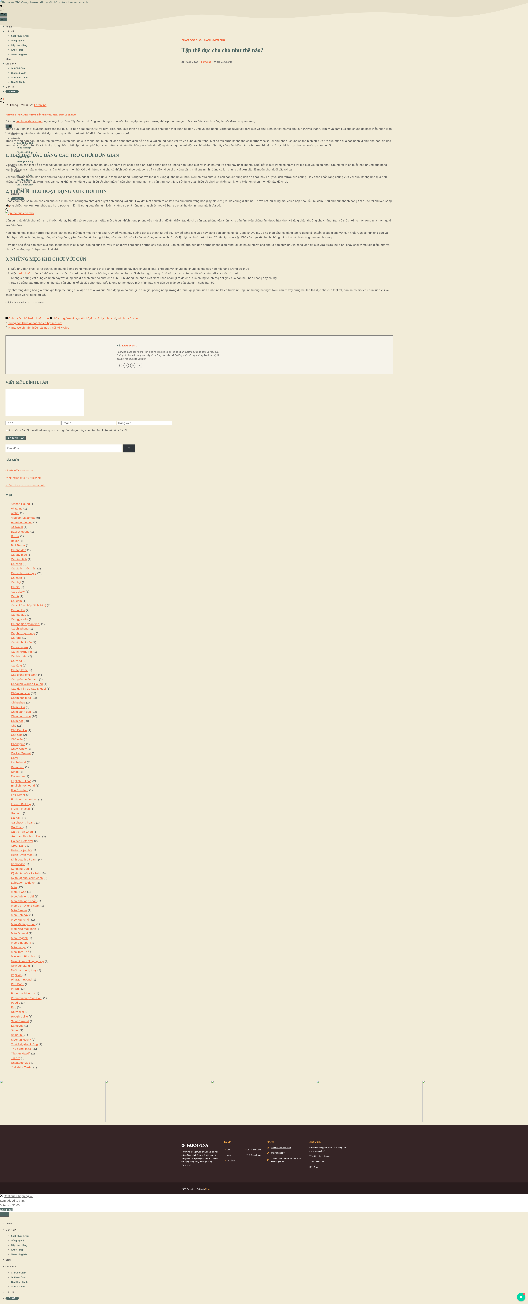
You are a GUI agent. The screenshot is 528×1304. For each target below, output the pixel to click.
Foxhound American (24, 799)
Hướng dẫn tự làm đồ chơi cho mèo (25, 486)
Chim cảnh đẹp (21, 711)
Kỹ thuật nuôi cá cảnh (25, 873)
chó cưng (59, 318)
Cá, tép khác (19, 670)
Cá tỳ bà (16, 660)
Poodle (15, 1002)
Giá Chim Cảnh (19, 77)
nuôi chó (83, 318)
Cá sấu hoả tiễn (21, 642)
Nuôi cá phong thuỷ (24, 970)
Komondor (18, 864)
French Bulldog (21, 804)
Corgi (14, 757)
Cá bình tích (19, 559)
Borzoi (15, 536)
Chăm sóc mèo (21, 697)
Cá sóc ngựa (19, 647)
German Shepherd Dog (26, 836)
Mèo (14, 887)
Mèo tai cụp (18, 947)
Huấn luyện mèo (22, 854)
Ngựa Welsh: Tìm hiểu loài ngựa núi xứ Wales (38, 327)
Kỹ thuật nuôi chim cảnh (27, 877)
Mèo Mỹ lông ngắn (23, 924)
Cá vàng (16, 665)
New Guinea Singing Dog (27, 961)
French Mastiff (20, 808)
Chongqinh (18, 744)
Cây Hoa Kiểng (19, 45)
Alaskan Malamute (23, 517)
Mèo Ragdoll (19, 938)
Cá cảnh (16, 563)
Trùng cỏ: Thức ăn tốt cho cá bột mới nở (35, 323)
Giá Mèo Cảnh (18, 73)
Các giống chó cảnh (24, 674)
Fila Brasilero (19, 790)
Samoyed (17, 1025)
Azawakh (17, 526)
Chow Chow (19, 748)
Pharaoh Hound (21, 979)
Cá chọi (16, 582)
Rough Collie (19, 1016)
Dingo (15, 771)
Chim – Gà (18, 707)
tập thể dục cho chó (103, 318)
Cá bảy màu (19, 554)
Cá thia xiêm (19, 656)
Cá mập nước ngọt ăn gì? (19, 470)
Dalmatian (17, 767)
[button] (2, 10)
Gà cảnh (16, 813)
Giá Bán (10, 63)
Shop (12, 91)
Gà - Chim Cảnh (254, 1150)
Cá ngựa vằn (19, 619)
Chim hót (17, 720)
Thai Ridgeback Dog (24, 1044)
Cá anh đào (18, 550)
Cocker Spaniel (21, 753)
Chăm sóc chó (17, 318)
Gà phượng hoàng (23, 822)
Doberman (18, 776)
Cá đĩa (15, 587)
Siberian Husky (21, 1039)
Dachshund (18, 762)
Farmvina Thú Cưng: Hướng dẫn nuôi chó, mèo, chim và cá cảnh (41, 114)
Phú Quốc (17, 984)
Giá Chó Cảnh (18, 68)
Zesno (208, 1189)
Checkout (6, 1209)
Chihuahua (18, 702)
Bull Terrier (18, 545)
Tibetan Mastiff (20, 1053)
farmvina (71, 318)
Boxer (15, 540)
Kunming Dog (20, 868)
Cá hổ (15, 596)
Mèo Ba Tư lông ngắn (25, 905)
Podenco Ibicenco (23, 993)
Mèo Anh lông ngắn (24, 901)
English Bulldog (21, 781)
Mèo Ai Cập (18, 891)
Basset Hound (20, 531)
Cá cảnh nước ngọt (23, 573)
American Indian (21, 522)
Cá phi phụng (20, 628)
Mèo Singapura (21, 942)
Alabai (15, 513)
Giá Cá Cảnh (18, 82)
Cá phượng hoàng (23, 633)
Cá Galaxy (18, 591)
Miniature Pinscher (23, 956)
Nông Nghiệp (18, 40)
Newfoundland (20, 965)
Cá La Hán (18, 610)
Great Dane (18, 845)
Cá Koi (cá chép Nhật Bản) (28, 605)
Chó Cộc (16, 734)
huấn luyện (25, 273)
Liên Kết (10, 31)
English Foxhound (23, 785)
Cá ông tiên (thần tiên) (25, 624)
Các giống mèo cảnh (24, 679)
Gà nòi (15, 817)
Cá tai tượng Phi (22, 651)
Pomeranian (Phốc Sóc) (26, 998)
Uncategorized (20, 1062)
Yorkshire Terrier (21, 1067)
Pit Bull (15, 988)
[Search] (129, 448)
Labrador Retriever (23, 882)
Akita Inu (17, 508)
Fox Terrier (18, 794)
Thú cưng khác (21, 1048)
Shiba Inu (17, 1034)
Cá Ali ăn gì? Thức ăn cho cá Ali (23, 478)
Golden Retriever (22, 840)
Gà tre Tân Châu (22, 831)
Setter (15, 1030)
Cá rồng (16, 637)
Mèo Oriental (19, 933)
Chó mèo (17, 739)
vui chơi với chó (127, 318)
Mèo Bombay (19, 914)
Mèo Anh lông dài (22, 896)
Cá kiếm (16, 600)
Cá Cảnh (231, 1160)
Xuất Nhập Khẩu (20, 36)
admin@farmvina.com (281, 1147)
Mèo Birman (19, 910)
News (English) (19, 54)
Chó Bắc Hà (19, 730)
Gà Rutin (17, 827)
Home (9, 26)
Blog (8, 59)
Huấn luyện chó (38, 318)
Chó (13, 725)
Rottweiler (17, 1011)
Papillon (16, 975)
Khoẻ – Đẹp (17, 50)
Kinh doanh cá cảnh (24, 859)
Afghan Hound (20, 503)
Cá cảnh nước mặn (23, 568)
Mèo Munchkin (20, 919)
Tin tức (15, 1058)
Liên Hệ (10, 87)
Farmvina (129, 345)
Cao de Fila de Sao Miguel (28, 688)
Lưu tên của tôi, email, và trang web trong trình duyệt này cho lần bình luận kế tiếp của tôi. (68, 430)
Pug (13, 1007)
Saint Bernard (20, 1021)
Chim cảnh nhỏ (21, 716)
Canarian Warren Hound (27, 683)
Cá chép (16, 577)
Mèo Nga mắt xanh (23, 928)
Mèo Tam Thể (20, 951)
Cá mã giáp (18, 614)
